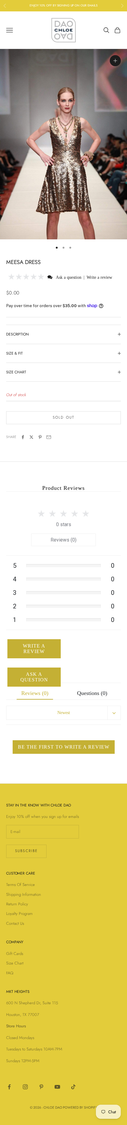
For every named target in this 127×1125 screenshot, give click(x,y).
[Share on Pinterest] (40, 437)
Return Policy (17, 904)
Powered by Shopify (80, 1107)
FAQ (9, 973)
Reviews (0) (63, 540)
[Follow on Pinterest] (41, 1087)
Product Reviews (63, 488)
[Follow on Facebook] (9, 1087)
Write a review (99, 277)
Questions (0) (92, 693)
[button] (26, 277)
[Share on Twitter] (31, 437)
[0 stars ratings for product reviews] (63, 512)
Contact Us (15, 923)
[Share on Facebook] (22, 437)
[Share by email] (48, 437)
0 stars (63, 524)
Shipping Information (23, 894)
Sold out (63, 417)
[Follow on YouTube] (57, 1087)
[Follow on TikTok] (73, 1087)
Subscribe (26, 851)
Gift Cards (14, 953)
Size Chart (14, 963)
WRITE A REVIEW (34, 648)
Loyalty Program (19, 913)
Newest (63, 712)
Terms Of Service (20, 884)
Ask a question (68, 277)
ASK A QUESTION (34, 677)
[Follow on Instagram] (25, 1087)
